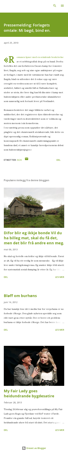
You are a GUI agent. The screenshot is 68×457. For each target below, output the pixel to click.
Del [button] (58, 159)
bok (19, 159)
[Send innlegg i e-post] (26, 159)
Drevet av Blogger (36, 448)
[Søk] (55, 6)
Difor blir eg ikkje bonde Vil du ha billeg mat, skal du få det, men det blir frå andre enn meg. (34, 237)
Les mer (59, 276)
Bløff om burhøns (20, 295)
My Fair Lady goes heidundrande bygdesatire (29, 393)
